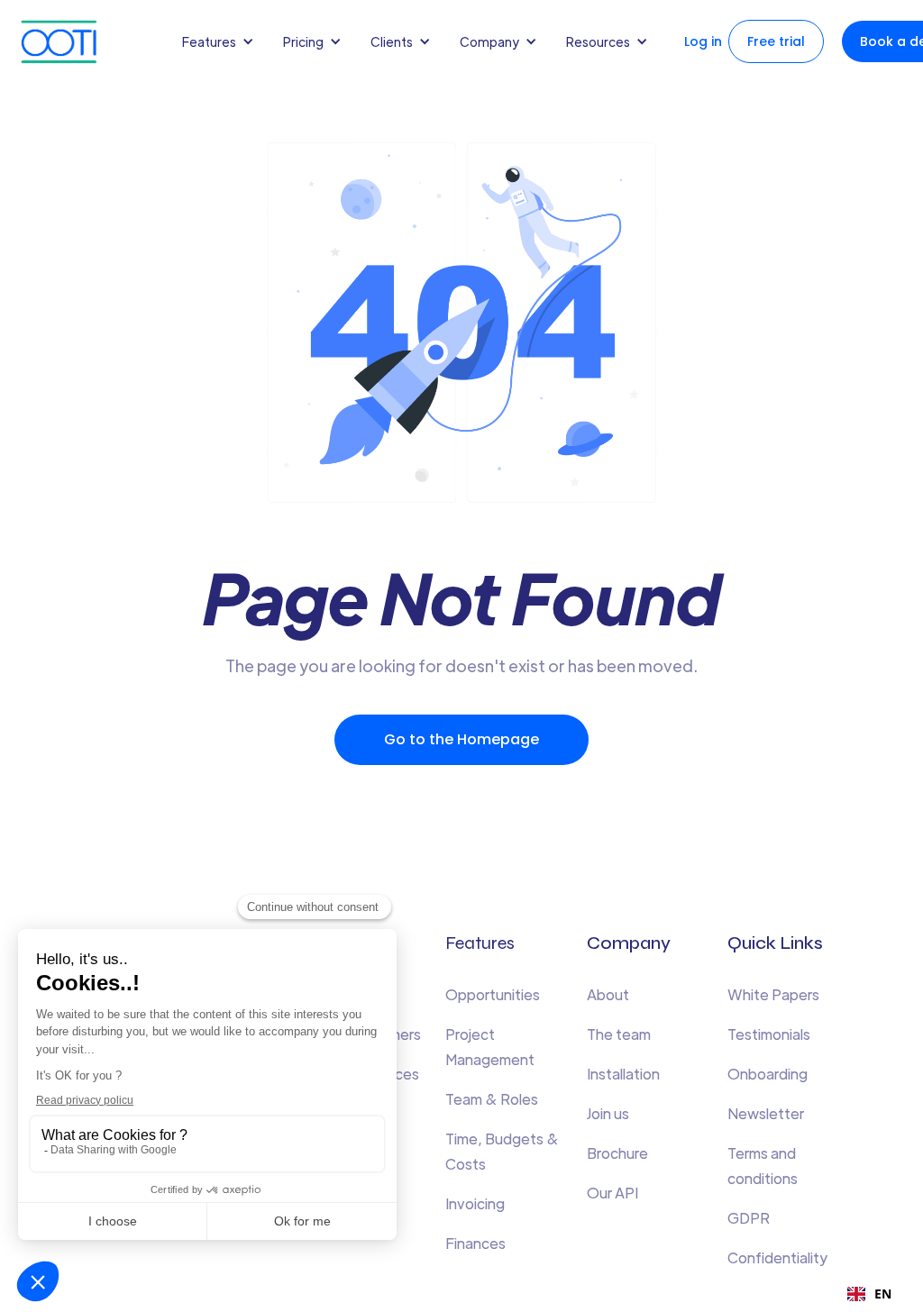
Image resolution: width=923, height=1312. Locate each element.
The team (619, 1034)
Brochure (617, 1152)
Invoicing (475, 1203)
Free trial (776, 41)
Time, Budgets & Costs (502, 1151)
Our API (612, 1192)
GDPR (748, 1217)
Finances (475, 1243)
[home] (76, 42)
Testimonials (768, 1034)
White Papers (773, 994)
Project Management (490, 1047)
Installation (623, 1073)
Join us (608, 1113)
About (608, 994)
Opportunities (492, 994)
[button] (221, 41)
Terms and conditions (762, 1165)
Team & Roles (491, 1098)
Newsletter (765, 1113)
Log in (703, 41)
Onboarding (767, 1073)
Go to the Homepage (461, 739)
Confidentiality (777, 1257)
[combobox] (869, 1294)
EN (882, 1293)
